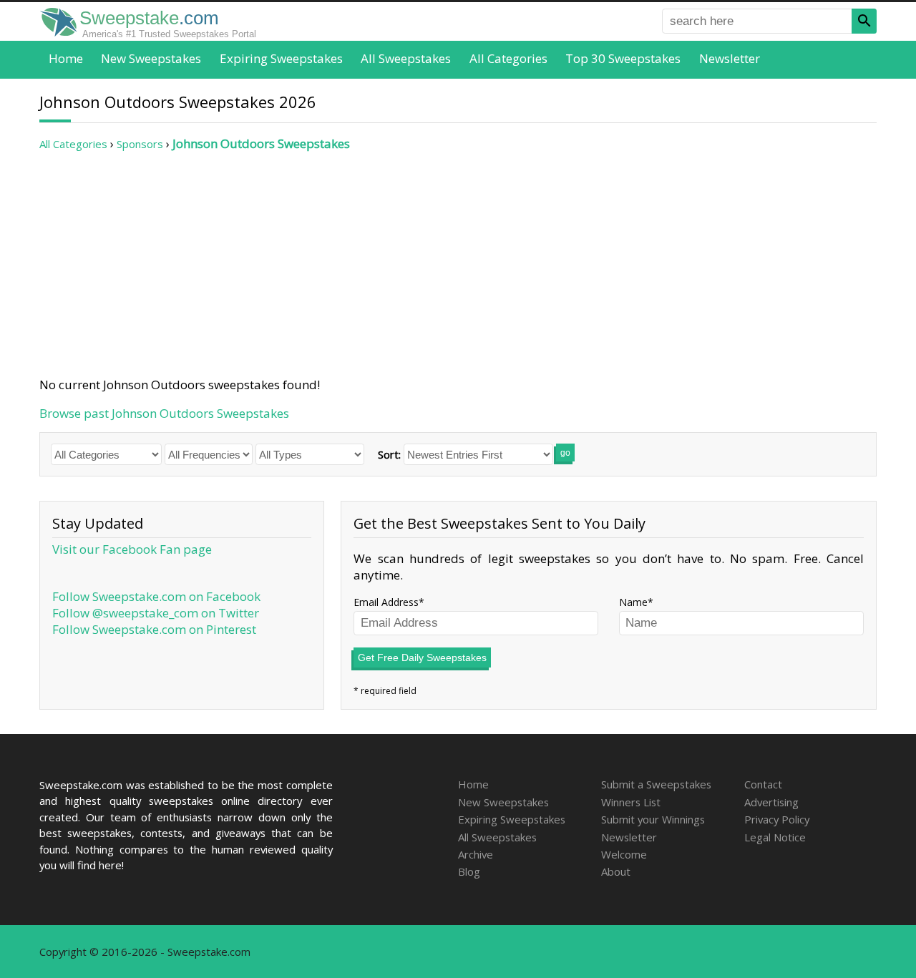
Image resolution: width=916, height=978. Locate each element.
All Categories (508, 58)
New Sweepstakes (151, 58)
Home (66, 58)
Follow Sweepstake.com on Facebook (156, 596)
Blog (469, 871)
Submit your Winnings (653, 819)
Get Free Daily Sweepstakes (422, 657)
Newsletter (729, 58)
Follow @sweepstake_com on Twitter (155, 613)
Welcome (624, 854)
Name (633, 602)
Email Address (386, 602)
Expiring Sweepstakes (281, 58)
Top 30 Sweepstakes (623, 58)
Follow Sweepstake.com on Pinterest (154, 629)
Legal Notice (775, 837)
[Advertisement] (458, 264)
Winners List (631, 802)
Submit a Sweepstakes (656, 784)
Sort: (389, 454)
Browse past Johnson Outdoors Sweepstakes (164, 413)
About (615, 871)
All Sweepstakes (406, 58)
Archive (475, 854)
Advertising (771, 802)
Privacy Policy (776, 819)
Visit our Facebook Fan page (132, 549)
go (565, 453)
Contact (763, 784)
